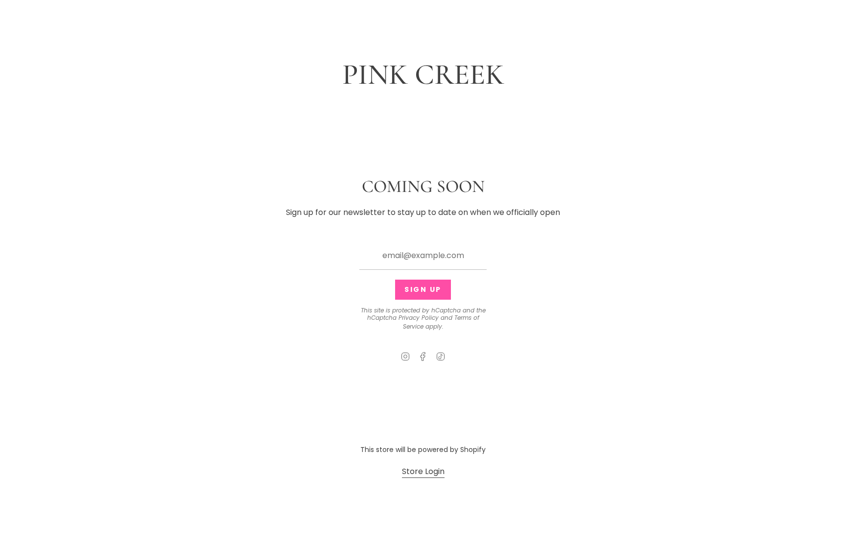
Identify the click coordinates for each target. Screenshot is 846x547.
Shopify (473, 449)
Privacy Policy (419, 317)
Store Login (423, 471)
